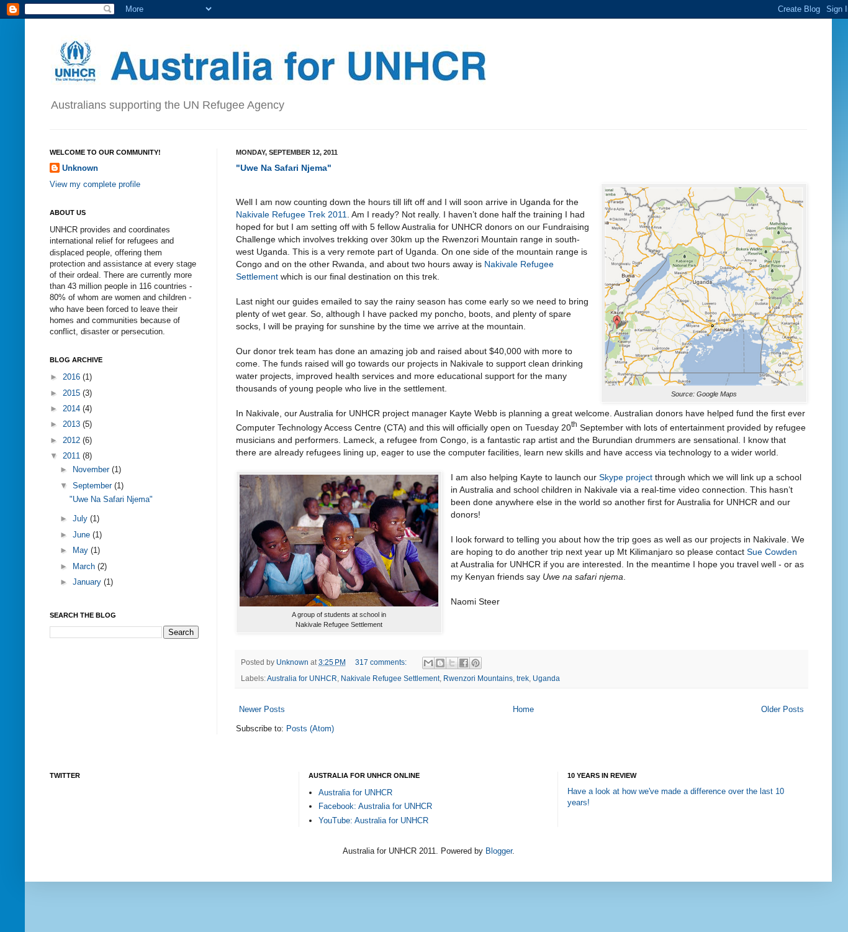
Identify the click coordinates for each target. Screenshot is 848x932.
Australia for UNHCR (302, 678)
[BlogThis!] (440, 663)
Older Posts (782, 709)
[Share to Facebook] (464, 663)
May (82, 550)
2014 (73, 408)
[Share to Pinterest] (475, 663)
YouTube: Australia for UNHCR (373, 820)
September (93, 485)
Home (523, 709)
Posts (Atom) (310, 728)
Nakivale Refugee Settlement (390, 678)
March (85, 566)
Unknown (80, 168)
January (88, 582)
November (92, 469)
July (81, 518)
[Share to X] (452, 663)
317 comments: (381, 662)
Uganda (546, 678)
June (82, 534)
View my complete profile (95, 184)
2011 (73, 455)
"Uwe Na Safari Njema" (284, 168)
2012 (73, 440)
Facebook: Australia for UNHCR (375, 806)
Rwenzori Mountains (478, 678)
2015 (73, 393)
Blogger (498, 851)
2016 (73, 376)
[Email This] (428, 663)
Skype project (625, 477)
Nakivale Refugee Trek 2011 (291, 214)
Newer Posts (262, 709)
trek (522, 678)
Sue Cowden (772, 552)
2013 (73, 424)
